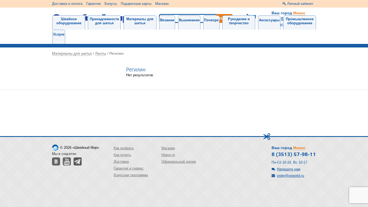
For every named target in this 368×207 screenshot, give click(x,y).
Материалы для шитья (140, 21)
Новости (168, 155)
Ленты (100, 53)
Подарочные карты (136, 4)
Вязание (167, 20)
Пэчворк (211, 20)
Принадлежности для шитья (104, 21)
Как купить (122, 155)
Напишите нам (288, 169)
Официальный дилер (178, 162)
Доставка (121, 162)
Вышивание (189, 20)
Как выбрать (124, 148)
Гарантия (93, 4)
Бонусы (111, 4)
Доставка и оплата (67, 4)
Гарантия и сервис (129, 168)
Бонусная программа (131, 175)
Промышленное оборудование (300, 21)
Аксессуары (269, 20)
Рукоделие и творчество (239, 21)
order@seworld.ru (290, 176)
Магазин (162, 4)
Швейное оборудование (68, 21)
